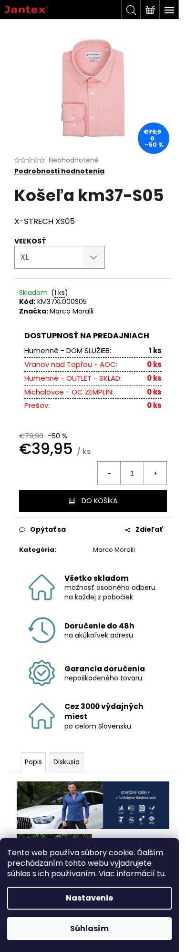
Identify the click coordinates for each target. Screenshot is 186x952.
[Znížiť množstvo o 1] (109, 473)
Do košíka (99, 501)
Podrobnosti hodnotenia (59, 171)
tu (161, 873)
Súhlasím (89, 928)
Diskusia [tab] (66, 762)
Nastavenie (89, 897)
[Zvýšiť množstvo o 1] (155, 473)
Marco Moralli (71, 311)
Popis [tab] (33, 762)
